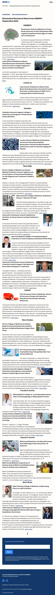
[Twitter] (3, 580)
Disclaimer (29, 589)
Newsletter (5, 5)
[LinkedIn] (7, 580)
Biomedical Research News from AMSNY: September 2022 (25, 5)
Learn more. (11, 59)
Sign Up (9, 552)
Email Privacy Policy (37, 559)
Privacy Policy (24, 589)
